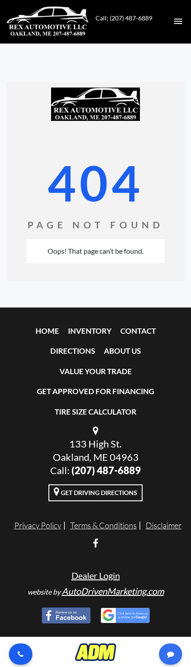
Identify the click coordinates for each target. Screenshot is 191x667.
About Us (122, 350)
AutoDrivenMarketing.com (113, 591)
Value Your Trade (96, 371)
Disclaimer (164, 525)
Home (47, 330)
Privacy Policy (37, 525)
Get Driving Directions (98, 492)
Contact (138, 330)
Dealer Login (96, 575)
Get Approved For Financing (95, 391)
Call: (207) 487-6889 (124, 18)
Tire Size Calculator (95, 411)
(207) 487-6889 (106, 470)
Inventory (89, 330)
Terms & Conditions (103, 525)
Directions (72, 350)
